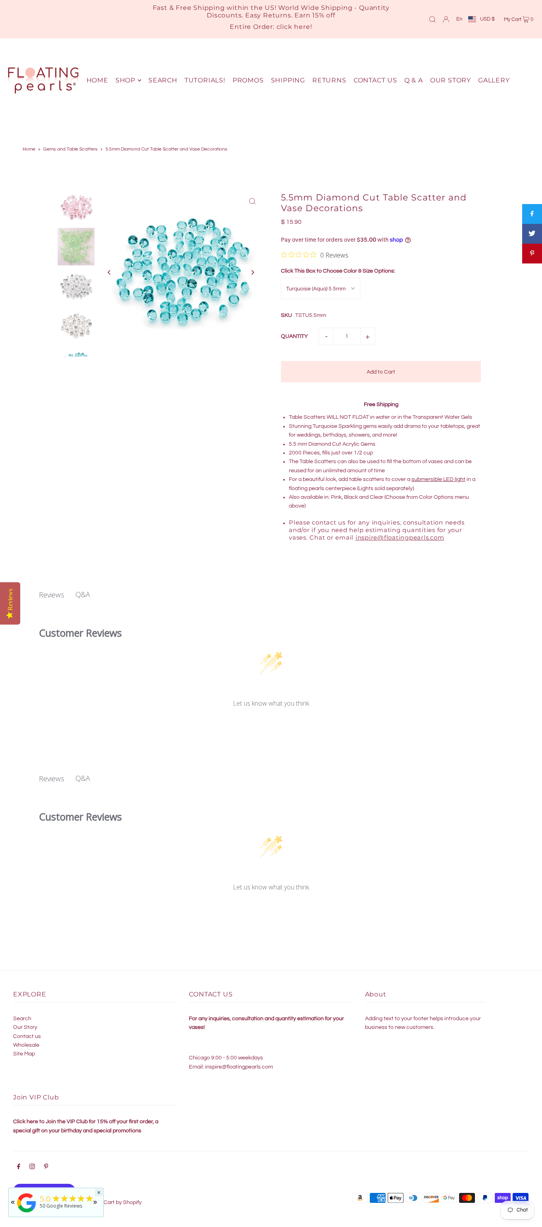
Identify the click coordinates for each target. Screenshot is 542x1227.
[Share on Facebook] (532, 214)
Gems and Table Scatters (70, 149)
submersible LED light (438, 479)
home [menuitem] (97, 80)
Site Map (24, 1054)
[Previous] (110, 272)
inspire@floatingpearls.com (400, 537)
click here (293, 27)
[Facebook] (18, 1167)
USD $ (487, 19)
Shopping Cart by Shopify (110, 1202)
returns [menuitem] (329, 80)
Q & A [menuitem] (413, 80)
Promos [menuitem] (248, 80)
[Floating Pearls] (26, 1212)
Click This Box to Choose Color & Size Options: (338, 271)
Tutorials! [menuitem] (205, 80)
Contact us (27, 1036)
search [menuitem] (162, 80)
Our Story (25, 1027)
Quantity (294, 336)
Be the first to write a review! (271, 724)
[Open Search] (432, 19)
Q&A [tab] (82, 594)
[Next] (252, 272)
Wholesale (26, 1045)
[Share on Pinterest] (532, 253)
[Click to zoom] (252, 201)
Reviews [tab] (51, 594)
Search (22, 1018)
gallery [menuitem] (494, 80)
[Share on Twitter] (532, 234)
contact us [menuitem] (375, 80)
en (459, 19)
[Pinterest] (46, 1167)
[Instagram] (32, 1167)
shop (125, 80)
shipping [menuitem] (288, 80)
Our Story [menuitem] (450, 80)
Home (29, 149)
